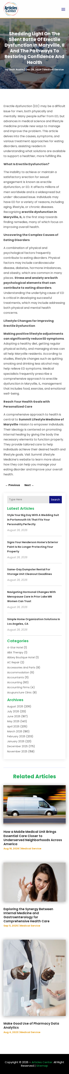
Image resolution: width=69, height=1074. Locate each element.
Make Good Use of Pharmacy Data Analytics (31, 1025)
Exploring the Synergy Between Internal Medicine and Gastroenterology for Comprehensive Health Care (28, 915)
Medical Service (53, 69)
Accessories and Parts (21, 667)
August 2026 (15, 706)
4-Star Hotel (15, 647)
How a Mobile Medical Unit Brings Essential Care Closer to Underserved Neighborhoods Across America (32, 838)
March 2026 (14, 731)
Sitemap (42, 1066)
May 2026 (13, 721)
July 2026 (13, 711)
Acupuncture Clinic (19, 692)
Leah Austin (16, 69)
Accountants (15, 677)
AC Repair (13, 662)
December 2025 (17, 746)
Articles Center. (42, 1062)
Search (55, 499)
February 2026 (16, 736)
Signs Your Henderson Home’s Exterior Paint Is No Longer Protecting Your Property (32, 546)
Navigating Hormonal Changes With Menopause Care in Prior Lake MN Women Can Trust (31, 596)
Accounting (14, 682)
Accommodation (18, 672)
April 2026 (13, 726)
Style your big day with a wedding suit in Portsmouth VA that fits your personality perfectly (33, 519)
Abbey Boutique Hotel (21, 657)
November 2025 (17, 751)
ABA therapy (15, 652)
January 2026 (15, 741)
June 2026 (13, 716)
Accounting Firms (18, 687)
